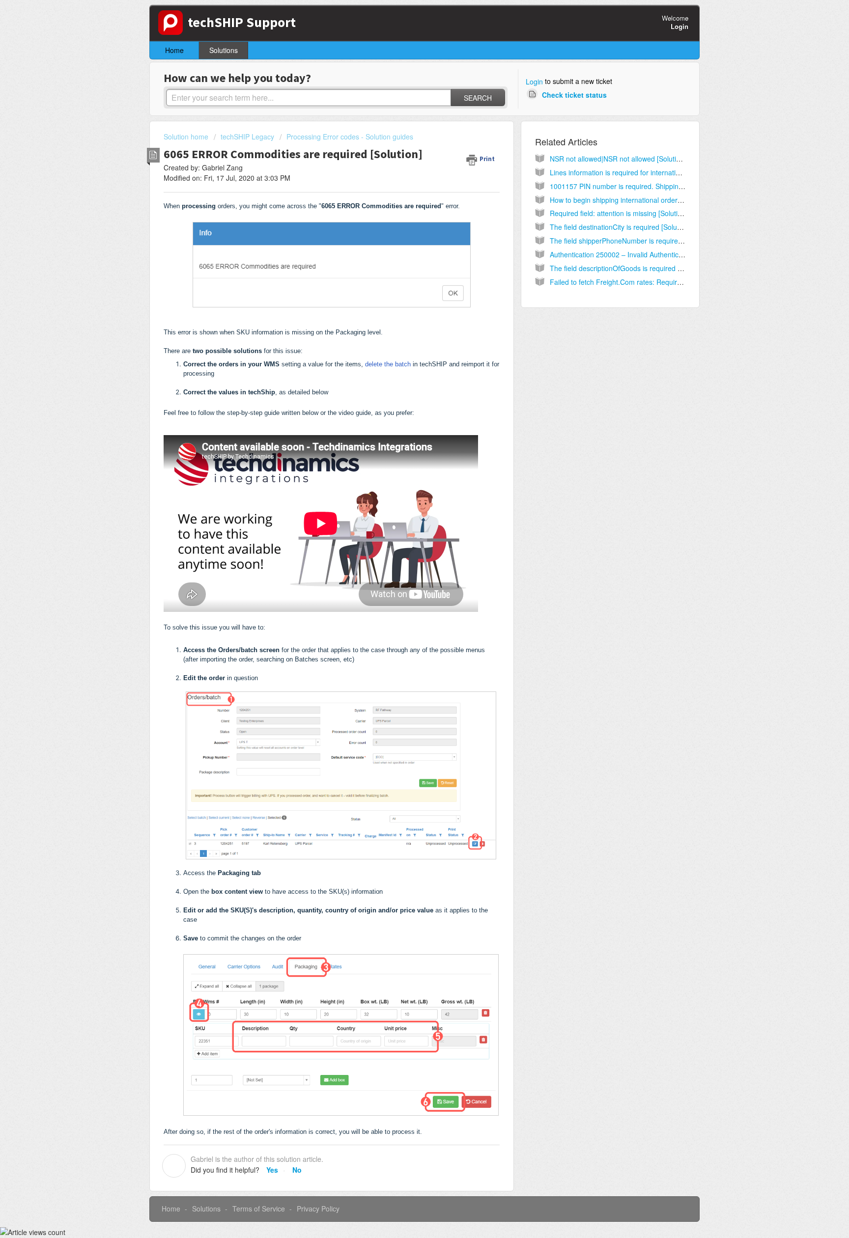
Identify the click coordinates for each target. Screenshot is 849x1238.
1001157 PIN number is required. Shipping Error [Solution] (640, 186)
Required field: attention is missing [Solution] (618, 213)
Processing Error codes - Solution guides (349, 136)
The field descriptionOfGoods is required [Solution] (628, 268)
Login (534, 81)
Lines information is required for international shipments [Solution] (652, 172)
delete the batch (388, 364)
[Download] (406, 504)
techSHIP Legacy (247, 136)
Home (174, 50)
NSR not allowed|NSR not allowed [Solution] (618, 159)
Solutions (223, 50)
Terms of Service (258, 1208)
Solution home (187, 136)
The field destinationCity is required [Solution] (620, 227)
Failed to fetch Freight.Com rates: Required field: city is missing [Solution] (663, 282)
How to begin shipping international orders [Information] (636, 200)
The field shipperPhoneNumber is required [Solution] (631, 241)
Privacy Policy (318, 1208)
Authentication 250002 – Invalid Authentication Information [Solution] (656, 254)
